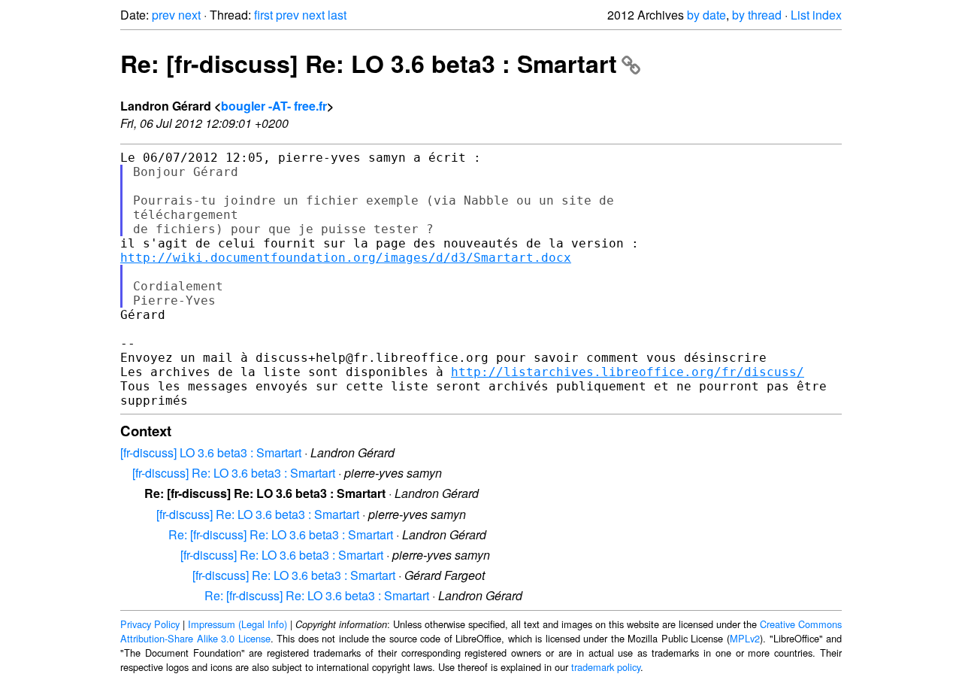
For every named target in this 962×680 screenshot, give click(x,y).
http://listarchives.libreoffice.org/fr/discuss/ (627, 372)
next (189, 14)
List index (816, 14)
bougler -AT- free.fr (274, 105)
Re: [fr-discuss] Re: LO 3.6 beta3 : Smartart (368, 63)
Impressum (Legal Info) (237, 624)
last (337, 14)
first (263, 14)
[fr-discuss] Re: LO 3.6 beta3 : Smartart (233, 472)
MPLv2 (745, 638)
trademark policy (605, 667)
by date (706, 14)
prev (163, 14)
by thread (757, 14)
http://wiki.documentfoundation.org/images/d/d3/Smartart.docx (345, 257)
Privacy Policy (150, 624)
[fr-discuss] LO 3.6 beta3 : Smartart (210, 452)
